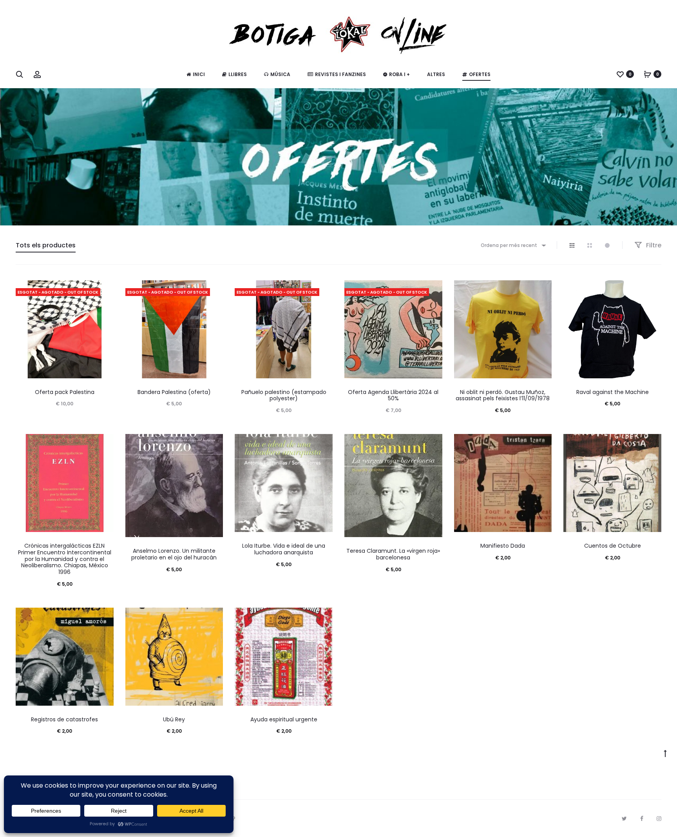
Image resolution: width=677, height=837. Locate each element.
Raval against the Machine (612, 392)
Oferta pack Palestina (64, 392)
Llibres (237, 74)
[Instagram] (659, 818)
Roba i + (399, 74)
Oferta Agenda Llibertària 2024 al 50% (393, 395)
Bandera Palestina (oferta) (174, 392)
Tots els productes (46, 245)
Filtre (652, 245)
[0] (620, 74)
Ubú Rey (174, 719)
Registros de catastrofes (64, 719)
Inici (199, 74)
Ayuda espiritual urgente (283, 719)
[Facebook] (641, 818)
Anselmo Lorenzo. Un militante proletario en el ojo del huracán (174, 554)
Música (280, 74)
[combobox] (513, 245)
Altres (436, 74)
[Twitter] (624, 818)
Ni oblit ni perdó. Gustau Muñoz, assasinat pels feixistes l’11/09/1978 (503, 395)
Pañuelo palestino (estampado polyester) (283, 395)
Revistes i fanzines (340, 74)
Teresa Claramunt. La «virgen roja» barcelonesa (393, 554)
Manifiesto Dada (502, 546)
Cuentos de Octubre (612, 546)
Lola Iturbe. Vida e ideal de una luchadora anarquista (283, 549)
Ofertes (480, 74)
